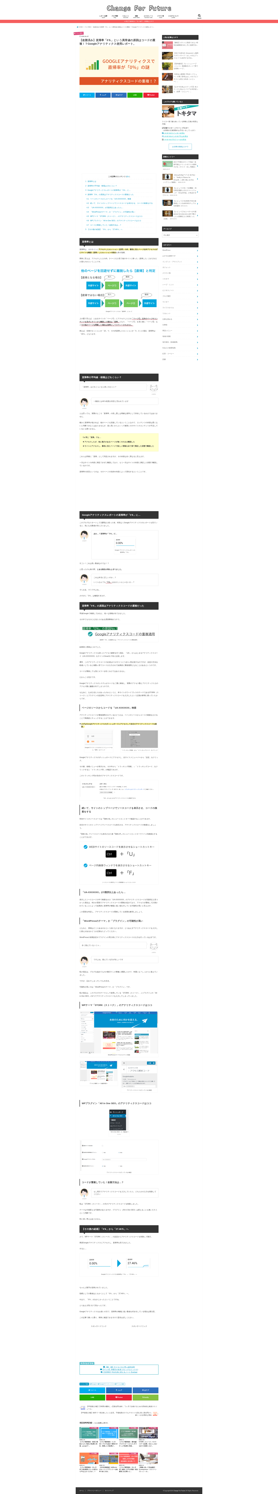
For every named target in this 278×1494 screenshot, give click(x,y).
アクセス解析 (120, 1384)
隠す (127, 176)
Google (94, 1384)
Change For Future (179, 1491)
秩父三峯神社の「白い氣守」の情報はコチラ (140, 21)
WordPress (166, 250)
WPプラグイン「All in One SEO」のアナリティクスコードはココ (114, 221)
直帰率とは (90, 181)
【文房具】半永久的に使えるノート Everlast (119, 1372)
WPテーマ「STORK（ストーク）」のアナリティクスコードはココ (115, 216)
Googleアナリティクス (106, 1384)
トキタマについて (173, 16)
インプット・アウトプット (172, 262)
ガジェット (166, 267)
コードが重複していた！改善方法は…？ (104, 225)
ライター (165, 302)
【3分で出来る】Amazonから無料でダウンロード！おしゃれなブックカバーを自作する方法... (186, 55)
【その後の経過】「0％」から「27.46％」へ (103, 229)
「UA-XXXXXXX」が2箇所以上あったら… (105, 207)
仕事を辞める (167, 319)
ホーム (81, 1490)
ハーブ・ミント (168, 285)
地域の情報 (166, 336)
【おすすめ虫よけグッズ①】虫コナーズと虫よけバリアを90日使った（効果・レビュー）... (186, 89)
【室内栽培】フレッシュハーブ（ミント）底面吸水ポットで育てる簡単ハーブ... (186, 66)
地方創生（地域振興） (170, 342)
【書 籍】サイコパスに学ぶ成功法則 (120, 1367)
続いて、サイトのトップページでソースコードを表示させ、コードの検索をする (120, 203)
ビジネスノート (148, 16)
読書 (136, 16)
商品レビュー (167, 330)
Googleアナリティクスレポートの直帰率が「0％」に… (108, 190)
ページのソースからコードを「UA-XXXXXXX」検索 (109, 199)
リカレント (125, 16)
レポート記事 (103, 16)
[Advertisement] (119, 121)
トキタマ (165, 279)
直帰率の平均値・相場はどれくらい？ (101, 186)
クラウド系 (160, 16)
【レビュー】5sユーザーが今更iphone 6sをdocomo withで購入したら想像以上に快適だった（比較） (179, 215)
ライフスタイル (168, 308)
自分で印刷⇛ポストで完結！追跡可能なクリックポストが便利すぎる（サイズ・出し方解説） (179, 165)
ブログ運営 (115, 16)
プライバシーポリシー (94, 1490)
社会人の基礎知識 (168, 348)
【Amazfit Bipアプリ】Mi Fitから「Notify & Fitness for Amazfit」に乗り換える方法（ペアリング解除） (178, 178)
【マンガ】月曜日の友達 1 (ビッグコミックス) (120, 1369)
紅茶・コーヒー (168, 353)
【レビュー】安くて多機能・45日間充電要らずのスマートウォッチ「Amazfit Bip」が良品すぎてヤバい (179, 191)
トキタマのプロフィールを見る (174, 139)
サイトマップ (109, 1490)
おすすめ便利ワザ (168, 256)
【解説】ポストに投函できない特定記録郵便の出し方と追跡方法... (186, 44)
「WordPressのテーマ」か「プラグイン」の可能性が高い (111, 212)
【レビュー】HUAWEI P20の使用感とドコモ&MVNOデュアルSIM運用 (185, 203)
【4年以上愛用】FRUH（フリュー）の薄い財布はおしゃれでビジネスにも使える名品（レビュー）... (186, 77)
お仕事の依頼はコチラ (180, 147)
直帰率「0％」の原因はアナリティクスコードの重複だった (109, 194)
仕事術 (164, 325)
